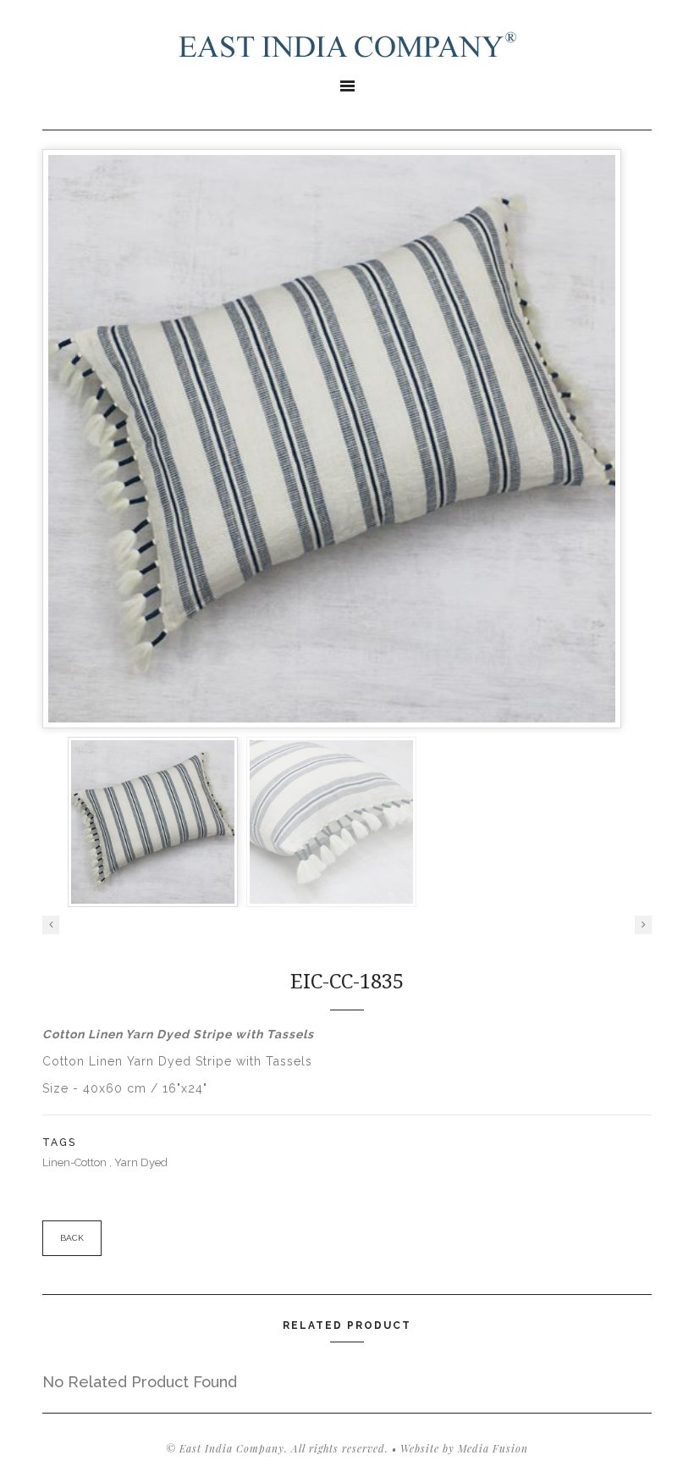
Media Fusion (493, 1448)
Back (72, 1237)
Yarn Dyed (141, 1162)
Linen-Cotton (75, 1162)
